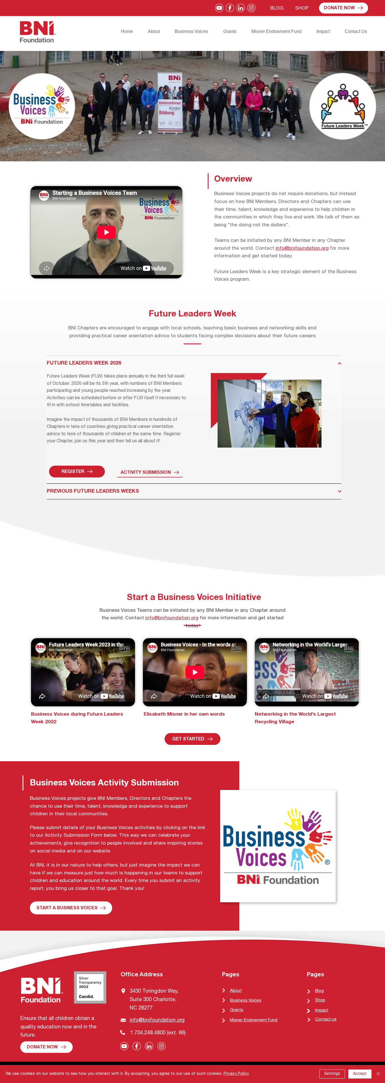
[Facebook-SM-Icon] (230, 8)
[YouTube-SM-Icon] (219, 8)
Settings (332, 1074)
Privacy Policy (236, 1074)
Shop (320, 1000)
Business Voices (245, 1001)
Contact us (326, 1019)
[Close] (378, 1073)
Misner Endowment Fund (253, 1020)
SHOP (302, 8)
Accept (360, 1074)
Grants (236, 1010)
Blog (319, 991)
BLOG (277, 8)
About (236, 991)
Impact (321, 1010)
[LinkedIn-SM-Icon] (240, 8)
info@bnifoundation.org (302, 248)
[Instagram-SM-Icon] (251, 8)
